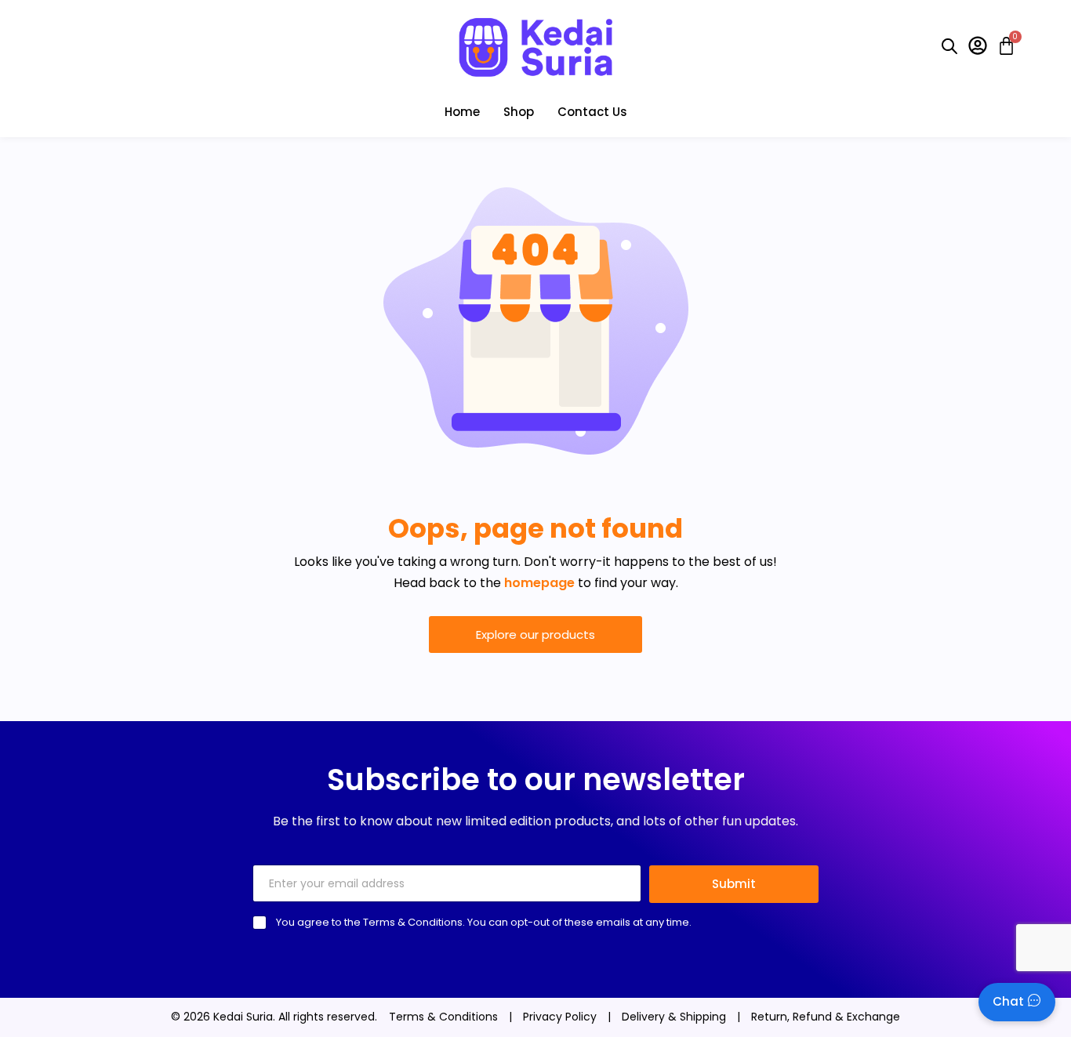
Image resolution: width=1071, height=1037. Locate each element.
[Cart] (1001, 46)
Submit (734, 884)
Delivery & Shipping (674, 1016)
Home (462, 111)
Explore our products (535, 634)
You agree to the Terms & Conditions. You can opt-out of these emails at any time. (484, 922)
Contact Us (592, 111)
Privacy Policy (560, 1016)
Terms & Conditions (443, 1016)
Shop (518, 111)
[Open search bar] (949, 46)
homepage (539, 583)
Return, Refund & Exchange (825, 1016)
